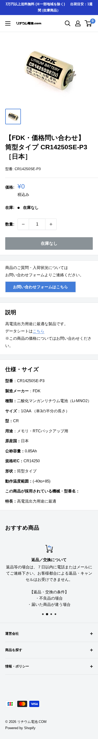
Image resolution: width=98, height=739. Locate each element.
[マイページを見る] (77, 23)
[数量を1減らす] (23, 224)
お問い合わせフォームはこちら (40, 287)
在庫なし (49, 243)
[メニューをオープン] (7, 23)
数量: (9, 224)
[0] (88, 23)
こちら (38, 331)
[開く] (68, 23)
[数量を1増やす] (50, 224)
